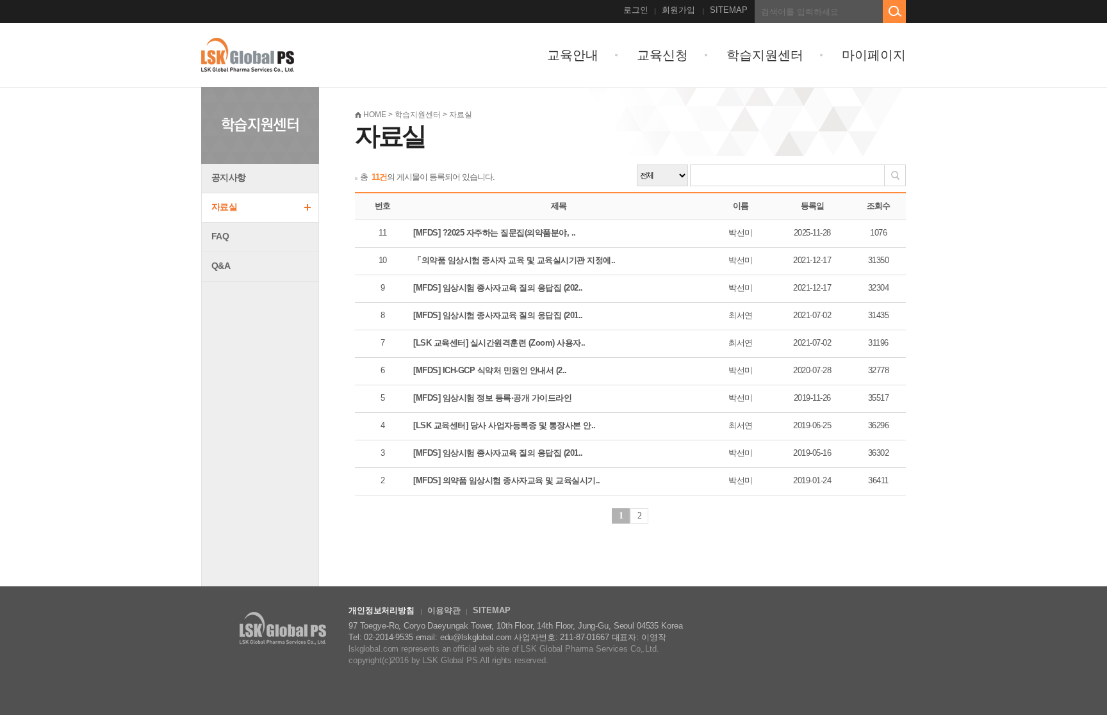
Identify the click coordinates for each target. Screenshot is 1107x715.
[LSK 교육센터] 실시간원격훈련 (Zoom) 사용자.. (499, 343)
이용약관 (443, 610)
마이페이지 (874, 55)
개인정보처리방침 (381, 610)
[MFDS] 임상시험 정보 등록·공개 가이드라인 (492, 398)
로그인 (635, 10)
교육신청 (662, 55)
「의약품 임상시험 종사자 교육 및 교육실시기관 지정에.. (514, 260)
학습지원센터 (764, 55)
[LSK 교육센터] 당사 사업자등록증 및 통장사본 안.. (504, 425)
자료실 (224, 207)
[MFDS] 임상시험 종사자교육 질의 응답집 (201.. (498, 315)
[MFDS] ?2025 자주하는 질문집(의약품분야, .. (494, 232)
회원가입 (678, 10)
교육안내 (572, 55)
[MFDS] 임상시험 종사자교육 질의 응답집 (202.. (498, 288)
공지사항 (228, 177)
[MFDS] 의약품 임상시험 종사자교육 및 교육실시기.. (506, 480)
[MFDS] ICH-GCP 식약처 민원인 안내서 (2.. (490, 370)
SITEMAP (729, 10)
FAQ (220, 236)
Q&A (220, 266)
